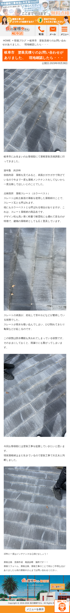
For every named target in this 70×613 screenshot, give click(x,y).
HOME (7, 40)
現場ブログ (20, 40)
